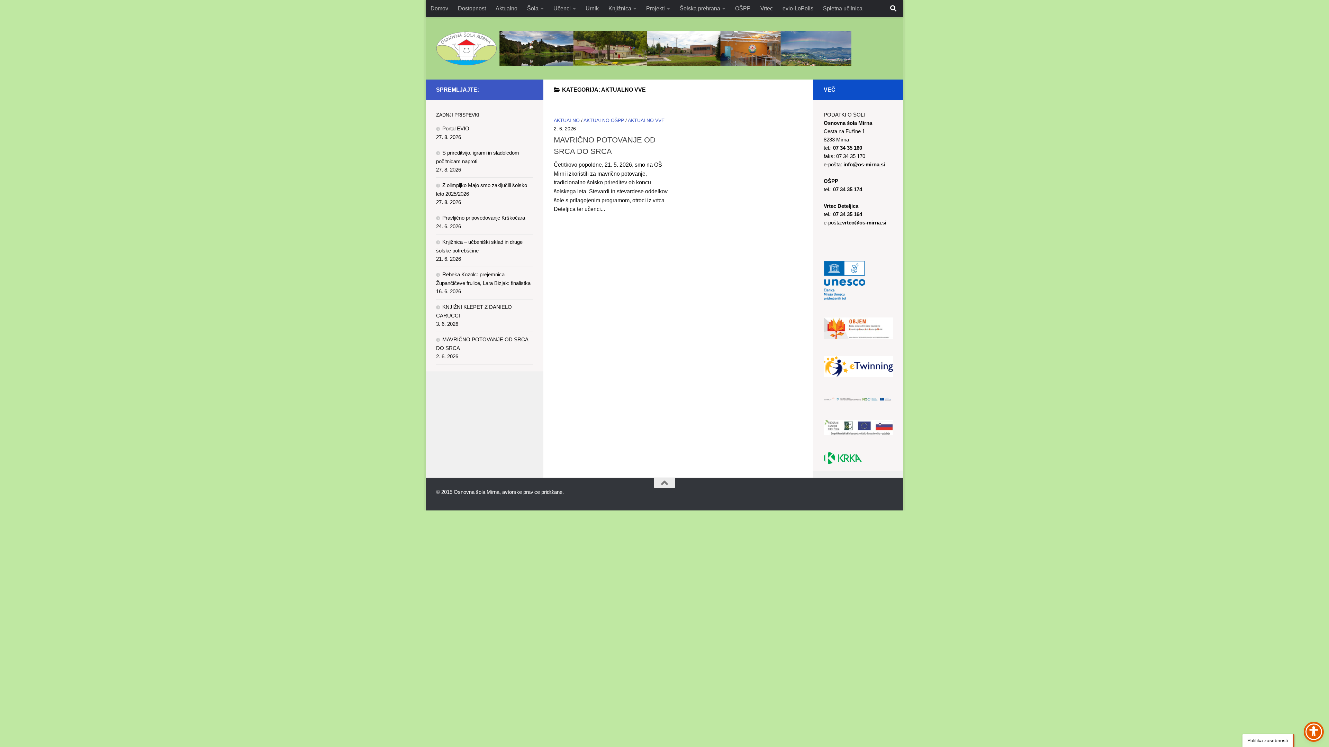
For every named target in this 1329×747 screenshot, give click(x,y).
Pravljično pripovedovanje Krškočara (483, 218)
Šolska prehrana (700, 8)
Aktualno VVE (646, 120)
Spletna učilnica (842, 8)
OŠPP (743, 8)
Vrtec (766, 8)
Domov (439, 8)
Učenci (562, 8)
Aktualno (506, 8)
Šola (533, 8)
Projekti (655, 8)
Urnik (592, 8)
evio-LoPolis (798, 8)
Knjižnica (619, 8)
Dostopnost (472, 8)
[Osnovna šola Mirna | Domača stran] (643, 48)
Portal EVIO (455, 128)
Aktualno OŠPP (604, 120)
